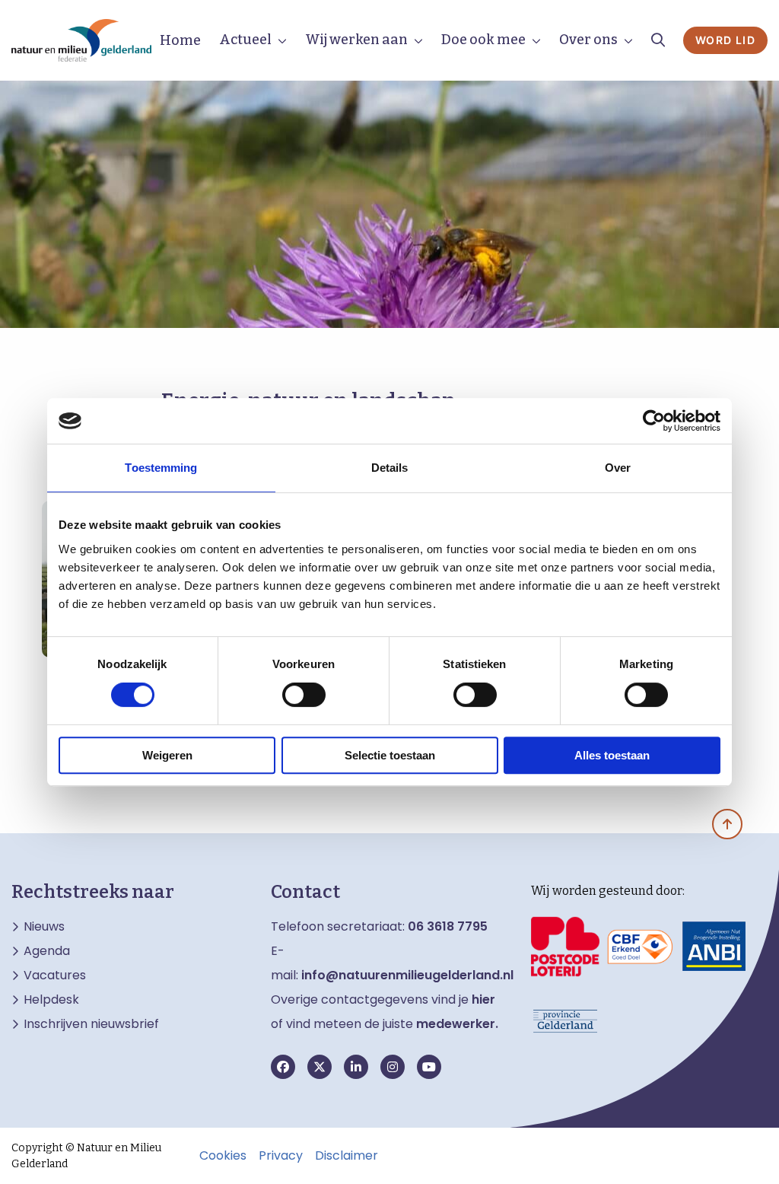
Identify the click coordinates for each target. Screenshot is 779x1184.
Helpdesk (51, 1000)
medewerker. (457, 1024)
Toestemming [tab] (161, 467)
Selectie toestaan (390, 755)
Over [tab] (618, 467)
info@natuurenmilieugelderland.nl (407, 975)
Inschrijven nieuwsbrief (91, 1024)
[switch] (304, 695)
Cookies (222, 1156)
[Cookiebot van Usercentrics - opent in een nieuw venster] (653, 420)
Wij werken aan (356, 39)
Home (180, 40)
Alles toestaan (612, 755)
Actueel (245, 39)
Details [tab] (390, 467)
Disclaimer (346, 1156)
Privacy (281, 1156)
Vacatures (55, 975)
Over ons (588, 39)
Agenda (47, 951)
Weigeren (167, 755)
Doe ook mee (483, 39)
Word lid (725, 39)
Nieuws (44, 927)
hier (483, 999)
